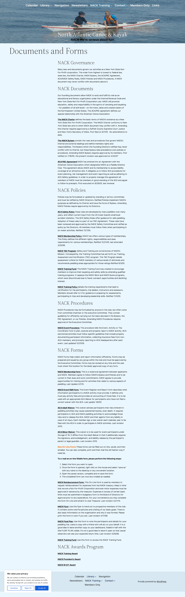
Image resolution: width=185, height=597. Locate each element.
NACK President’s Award (69, 559)
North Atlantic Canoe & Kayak (92, 34)
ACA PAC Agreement (67, 162)
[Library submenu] (51, 5)
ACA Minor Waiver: (66, 432)
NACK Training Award (68, 553)
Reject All (28, 588)
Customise (14, 588)
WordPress (161, 581)
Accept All (42, 588)
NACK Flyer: (63, 506)
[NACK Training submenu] (111, 5)
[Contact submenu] (127, 5)
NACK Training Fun (66, 269)
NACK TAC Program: (67, 251)
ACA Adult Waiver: (66, 408)
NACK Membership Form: (69, 372)
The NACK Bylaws (66, 140)
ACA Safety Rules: (66, 212)
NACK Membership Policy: (70, 236)
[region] (27, 581)
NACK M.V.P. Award (66, 565)
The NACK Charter (66, 119)
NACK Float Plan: (65, 521)
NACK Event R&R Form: (68, 390)
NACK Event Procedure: (69, 328)
